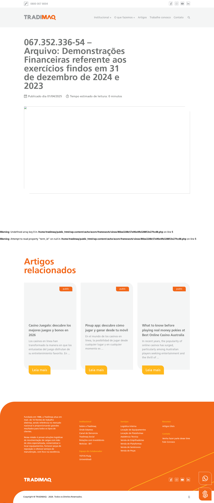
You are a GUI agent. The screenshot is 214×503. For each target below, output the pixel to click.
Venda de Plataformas (131, 444)
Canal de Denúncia (88, 433)
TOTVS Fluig (85, 456)
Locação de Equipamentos (133, 430)
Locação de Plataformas (132, 433)
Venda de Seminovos (130, 447)
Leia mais (39, 370)
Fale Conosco (168, 442)
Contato (179, 17)
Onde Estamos (86, 430)
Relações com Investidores (91, 440)
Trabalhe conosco (160, 17)
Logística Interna (128, 426)
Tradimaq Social (86, 437)
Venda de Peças (128, 451)
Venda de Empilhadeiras (132, 440)
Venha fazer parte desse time (176, 438)
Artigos (142, 17)
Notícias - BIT (85, 444)
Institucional (101, 17)
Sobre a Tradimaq (87, 426)
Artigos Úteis (168, 426)
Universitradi (85, 459)
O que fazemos (123, 17)
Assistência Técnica (129, 437)
